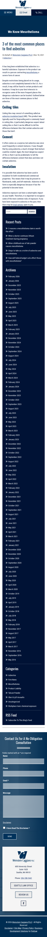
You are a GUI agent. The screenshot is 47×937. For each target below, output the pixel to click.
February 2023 (14, 435)
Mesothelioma (13, 684)
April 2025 (12, 320)
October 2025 (13, 294)
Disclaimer (7, 822)
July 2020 (12, 571)
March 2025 (13, 325)
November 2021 (14, 501)
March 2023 (13, 431)
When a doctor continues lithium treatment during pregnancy (20, 237)
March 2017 (13, 646)
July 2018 (12, 616)
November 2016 (14, 651)
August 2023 (13, 408)
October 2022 (13, 453)
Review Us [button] (23, 894)
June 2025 (12, 312)
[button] (7, 12)
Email (6, 780)
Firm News (12, 680)
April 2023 (12, 426)
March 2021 (13, 536)
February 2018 (14, 624)
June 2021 (12, 523)
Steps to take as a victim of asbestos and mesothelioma (23, 252)
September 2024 (14, 351)
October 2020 (13, 558)
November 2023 (14, 395)
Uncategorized (14, 702)
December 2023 (14, 391)
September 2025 (14, 298)
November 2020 (14, 554)
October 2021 (13, 505)
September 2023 (14, 404)
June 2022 (12, 470)
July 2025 (12, 307)
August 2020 (13, 567)
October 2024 (13, 347)
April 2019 (12, 602)
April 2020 (12, 585)
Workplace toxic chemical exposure (22, 706)
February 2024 (14, 382)
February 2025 (14, 329)
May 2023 (12, 422)
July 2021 (12, 519)
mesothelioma (31, 72)
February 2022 (14, 488)
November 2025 (14, 290)
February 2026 (14, 276)
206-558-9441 (26, 878)
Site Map (17, 928)
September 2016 (14, 655)
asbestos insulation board (12, 116)
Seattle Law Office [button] (23, 885)
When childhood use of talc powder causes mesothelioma (21, 244)
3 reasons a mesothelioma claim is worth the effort (23, 230)
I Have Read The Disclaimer (18, 828)
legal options (18, 205)
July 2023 (12, 413)
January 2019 (13, 607)
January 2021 (13, 545)
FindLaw (34, 931)
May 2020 (12, 580)
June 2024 (12, 364)
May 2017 (12, 638)
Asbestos (7, 58)
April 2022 (12, 479)
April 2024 (12, 373)
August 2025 (13, 303)
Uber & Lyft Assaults (16, 697)
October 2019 (13, 594)
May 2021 (12, 527)
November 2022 (14, 448)
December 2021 (14, 497)
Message (6, 793)
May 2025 (12, 316)
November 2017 (14, 629)
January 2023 (13, 439)
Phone (5, 768)
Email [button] (25, 12)
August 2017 (13, 633)
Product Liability (14, 688)
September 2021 (14, 510)
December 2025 (14, 285)
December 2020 (14, 549)
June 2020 (12, 576)
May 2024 (12, 369)
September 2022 (14, 457)
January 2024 (13, 386)
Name (5, 756)
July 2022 (12, 466)
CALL (40, 12)
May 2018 (12, 620)
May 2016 (12, 660)
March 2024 (13, 378)
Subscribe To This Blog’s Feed (20, 720)
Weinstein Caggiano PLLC (22, 55)
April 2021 (12, 532)
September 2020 (14, 563)
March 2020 (13, 589)
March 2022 (13, 483)
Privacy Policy (28, 928)
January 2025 (13, 334)
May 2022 (12, 475)
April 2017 (12, 642)
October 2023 (13, 400)
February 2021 (14, 541)
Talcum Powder (14, 693)
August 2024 (13, 356)
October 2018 (13, 611)
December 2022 (14, 444)
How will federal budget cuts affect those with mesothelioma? (23, 259)
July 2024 (12, 360)
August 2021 (13, 514)
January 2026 (13, 281)
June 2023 (12, 417)
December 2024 (14, 338)
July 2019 (12, 598)
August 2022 (13, 461)
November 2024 (14, 342)
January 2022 (13, 492)
